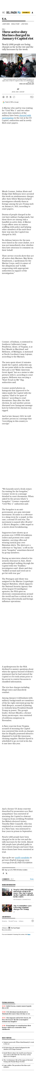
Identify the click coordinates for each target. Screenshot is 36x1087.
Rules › (32, 879)
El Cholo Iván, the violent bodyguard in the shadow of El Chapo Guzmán (17, 1048)
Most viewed (6, 1038)
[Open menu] (3, 12)
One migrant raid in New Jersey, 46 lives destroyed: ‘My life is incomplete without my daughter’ (16, 1019)
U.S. (4, 19)
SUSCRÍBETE (26, 12)
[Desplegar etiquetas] (32, 921)
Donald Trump (15, 24)
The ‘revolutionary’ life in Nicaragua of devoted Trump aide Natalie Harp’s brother (18, 1060)
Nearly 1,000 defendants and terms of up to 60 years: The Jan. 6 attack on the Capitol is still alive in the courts (23, 893)
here (29, 934)
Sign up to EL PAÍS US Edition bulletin (16, 870)
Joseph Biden (6, 24)
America (4, 921)
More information (6, 930)
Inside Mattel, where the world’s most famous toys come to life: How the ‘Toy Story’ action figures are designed (18, 1054)
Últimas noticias (8, 1002)
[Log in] (32, 12)
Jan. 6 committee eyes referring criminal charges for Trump (22, 907)
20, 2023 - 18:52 (18, 92)
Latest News (24, 24)
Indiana (21, 921)
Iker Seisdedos (17, 899)
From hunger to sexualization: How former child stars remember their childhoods (16, 1027)
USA (3, 29)
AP (18, 89)
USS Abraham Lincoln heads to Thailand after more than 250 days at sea (16, 1013)
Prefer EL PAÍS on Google (11, 102)
